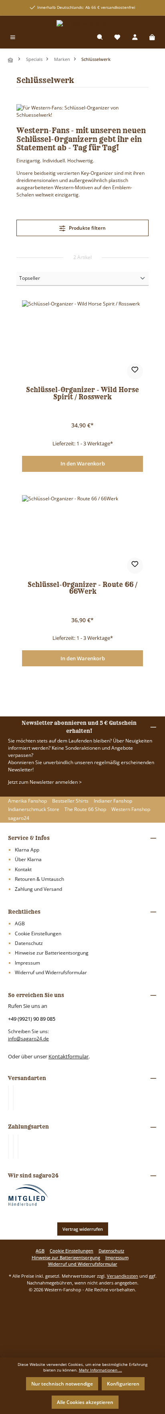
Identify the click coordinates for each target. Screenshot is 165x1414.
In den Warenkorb (82, 463)
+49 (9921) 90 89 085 (31, 1018)
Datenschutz (29, 943)
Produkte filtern (87, 228)
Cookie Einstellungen (38, 933)
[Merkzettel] (117, 38)
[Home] (11, 60)
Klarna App (27, 849)
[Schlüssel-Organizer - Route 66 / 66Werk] (82, 535)
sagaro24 (18, 818)
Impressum (27, 962)
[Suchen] (100, 38)
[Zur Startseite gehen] (82, 23)
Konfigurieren (123, 1383)
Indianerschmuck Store (33, 809)
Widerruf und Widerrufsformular (51, 972)
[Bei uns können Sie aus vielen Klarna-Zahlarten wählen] (8, 1146)
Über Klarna (28, 859)
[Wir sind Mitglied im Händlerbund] (28, 1194)
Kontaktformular (68, 1056)
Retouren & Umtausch (39, 879)
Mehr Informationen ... (100, 1370)
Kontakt (23, 869)
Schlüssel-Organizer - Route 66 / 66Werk (82, 588)
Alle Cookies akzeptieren (85, 1402)
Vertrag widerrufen (82, 1229)
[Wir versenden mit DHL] (8, 1097)
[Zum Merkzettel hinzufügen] (135, 371)
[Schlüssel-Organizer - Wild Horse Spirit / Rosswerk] (82, 340)
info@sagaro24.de (28, 1038)
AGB (20, 923)
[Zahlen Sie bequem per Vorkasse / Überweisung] (13, 1146)
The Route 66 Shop (85, 809)
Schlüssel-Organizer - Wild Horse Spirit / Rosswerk (82, 393)
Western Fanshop (130, 809)
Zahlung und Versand (38, 889)
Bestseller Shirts (70, 800)
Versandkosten (122, 1276)
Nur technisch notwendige (62, 1383)
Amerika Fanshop (27, 800)
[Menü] (13, 38)
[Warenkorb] (152, 38)
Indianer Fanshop (113, 800)
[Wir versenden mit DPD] (13, 1097)
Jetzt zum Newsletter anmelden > (45, 782)
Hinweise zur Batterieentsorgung (52, 952)
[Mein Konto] (135, 38)
